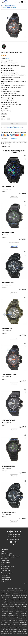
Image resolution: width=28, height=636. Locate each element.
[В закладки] (2, 114)
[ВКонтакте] (14, 544)
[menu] (2, 1)
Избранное (4, 581)
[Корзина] (22, 1)
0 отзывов (10, 127)
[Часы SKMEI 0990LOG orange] (14, 25)
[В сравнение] (5, 114)
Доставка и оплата (6, 553)
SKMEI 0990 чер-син (8, 186)
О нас (2, 551)
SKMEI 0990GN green (8, 232)
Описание (5, 138)
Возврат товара (5, 560)
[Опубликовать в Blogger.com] (19, 135)
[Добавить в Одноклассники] (5, 135)
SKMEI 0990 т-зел (7, 328)
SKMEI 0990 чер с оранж (9, 374)
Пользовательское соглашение (10, 556)
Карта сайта (4, 568)
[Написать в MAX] (11, 542)
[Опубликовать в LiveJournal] (13, 135)
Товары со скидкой (6, 573)
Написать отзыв (18, 127)
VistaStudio (24, 583)
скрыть (23, 66)
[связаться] (15, 1)
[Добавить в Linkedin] (22, 135)
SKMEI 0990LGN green (8, 466)
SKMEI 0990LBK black (8, 420)
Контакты (4, 558)
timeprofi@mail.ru (14, 539)
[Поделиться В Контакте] (2, 135)
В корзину (14, 196)
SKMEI (7, 58)
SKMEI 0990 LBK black (8, 512)
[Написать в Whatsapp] (14, 542)
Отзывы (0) (14, 138)
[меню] (25, 1)
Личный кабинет (6, 577)
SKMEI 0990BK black (8, 282)
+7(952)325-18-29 (14, 536)
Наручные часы (9, 5)
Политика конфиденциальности (10, 555)
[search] (18, 1)
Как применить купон (7, 566)
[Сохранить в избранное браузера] (25, 135)
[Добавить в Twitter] (11, 135)
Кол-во (3, 116)
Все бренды (4, 564)
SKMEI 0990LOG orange (9, 7)
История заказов (6, 579)
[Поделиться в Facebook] (8, 135)
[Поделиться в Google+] (16, 135)
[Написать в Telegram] (16, 542)
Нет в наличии (14, 123)
